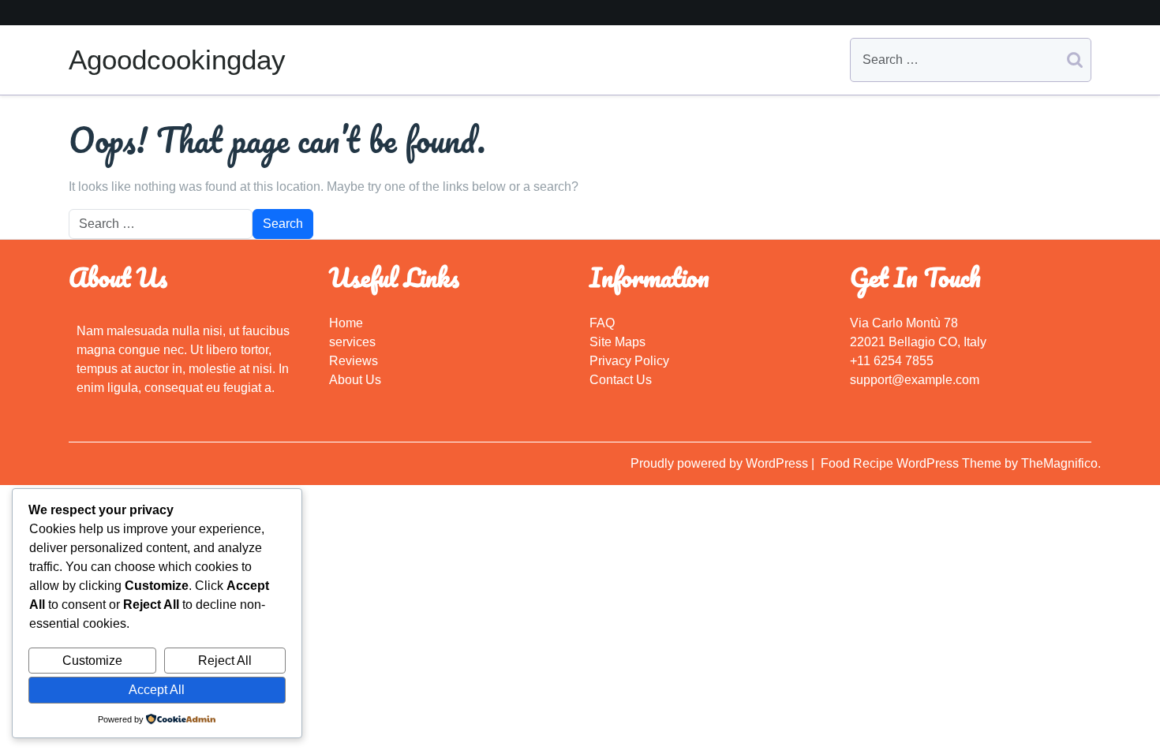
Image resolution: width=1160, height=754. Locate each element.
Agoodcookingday (177, 59)
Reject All (225, 660)
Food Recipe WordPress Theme (913, 463)
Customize (92, 660)
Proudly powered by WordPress (721, 463)
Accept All (157, 689)
